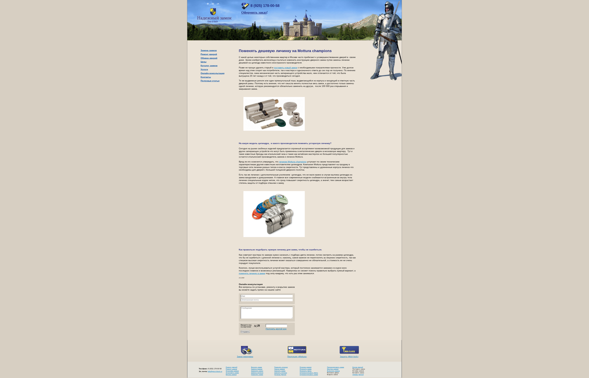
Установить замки (232, 373)
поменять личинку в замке (252, 273)
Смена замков (279, 369)
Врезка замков (231, 374)
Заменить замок (257, 371)
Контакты (206, 77)
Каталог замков (209, 65)
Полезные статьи (210, 81)
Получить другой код (276, 329)
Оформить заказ (254, 12)
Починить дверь (306, 371)
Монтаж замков (332, 369)
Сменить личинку (280, 373)
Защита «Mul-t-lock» (349, 356)
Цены (203, 62)
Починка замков (305, 367)
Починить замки (306, 369)
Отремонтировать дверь (309, 373)
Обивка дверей (209, 58)
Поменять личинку (281, 367)
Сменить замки (279, 371)
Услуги (204, 69)
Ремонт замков (231, 369)
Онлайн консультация (212, 73)
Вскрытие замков (333, 371)
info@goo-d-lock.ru (215, 371)
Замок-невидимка (245, 356)
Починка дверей (280, 374)
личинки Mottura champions (292, 162)
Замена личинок (257, 373)
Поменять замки (257, 374)
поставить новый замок (285, 67)
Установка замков (232, 371)
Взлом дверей (357, 367)
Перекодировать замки (335, 367)
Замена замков (209, 50)
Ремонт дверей (209, 54)
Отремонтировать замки (309, 374)
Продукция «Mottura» (297, 356)
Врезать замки (256, 367)
